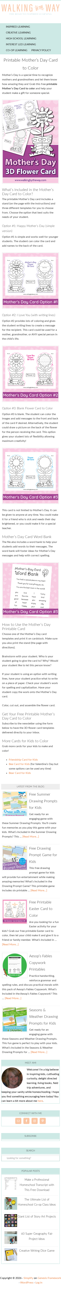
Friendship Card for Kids (23, 759)
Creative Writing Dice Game (37, 1250)
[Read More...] (30, 836)
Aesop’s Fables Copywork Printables (40, 962)
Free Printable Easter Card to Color (40, 908)
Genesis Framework (49, 1278)
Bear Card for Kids (20, 773)
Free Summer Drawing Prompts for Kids (43, 801)
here (40, 1101)
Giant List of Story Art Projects (37, 1216)
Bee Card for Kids (19, 764)
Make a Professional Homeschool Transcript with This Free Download (37, 1184)
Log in (38, 1282)
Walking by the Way (30, 10)
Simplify (28, 1278)
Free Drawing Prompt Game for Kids (43, 855)
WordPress (26, 1282)
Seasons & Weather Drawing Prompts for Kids (43, 1016)
